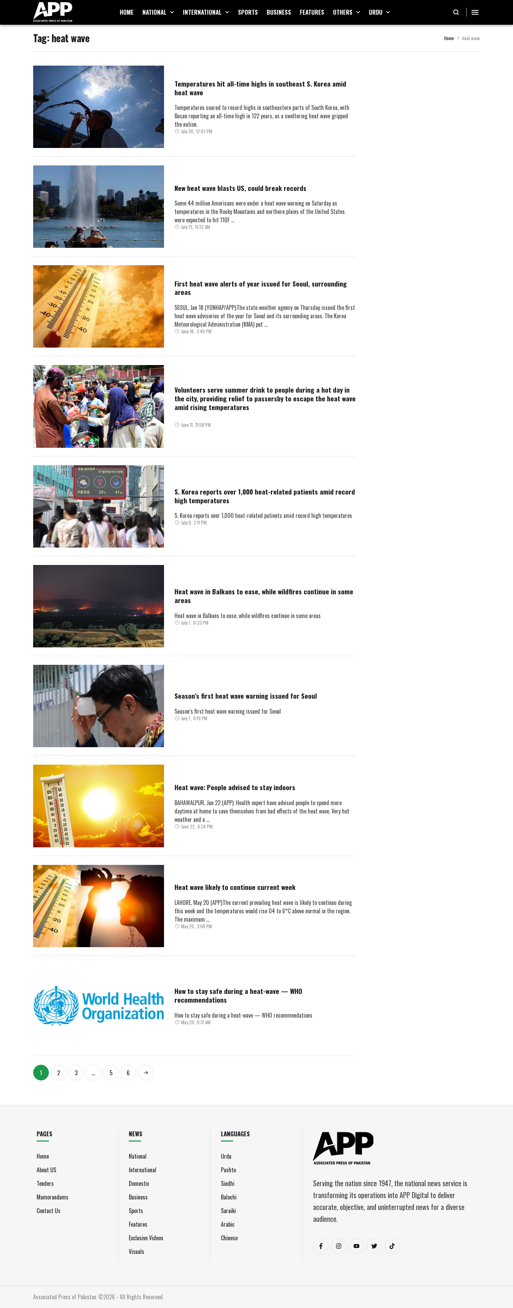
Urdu (226, 1156)
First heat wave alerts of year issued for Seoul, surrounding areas (260, 287)
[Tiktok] (392, 1246)
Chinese (229, 1238)
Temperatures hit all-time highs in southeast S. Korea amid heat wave (260, 88)
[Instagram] (338, 1246)
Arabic (228, 1224)
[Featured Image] (98, 107)
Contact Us (48, 1210)
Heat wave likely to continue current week (235, 887)
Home (449, 38)
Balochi (229, 1197)
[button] (172, 12)
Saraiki (228, 1210)
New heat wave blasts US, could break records (240, 188)
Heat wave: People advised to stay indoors (234, 787)
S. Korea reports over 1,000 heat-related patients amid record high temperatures (264, 495)
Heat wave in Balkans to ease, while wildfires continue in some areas (263, 595)
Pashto (228, 1170)
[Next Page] (146, 1072)
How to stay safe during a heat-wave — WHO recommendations (238, 995)
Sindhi (228, 1183)
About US (46, 1170)
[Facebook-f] (320, 1246)
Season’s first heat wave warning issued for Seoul (245, 695)
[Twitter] (374, 1246)
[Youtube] (356, 1246)
